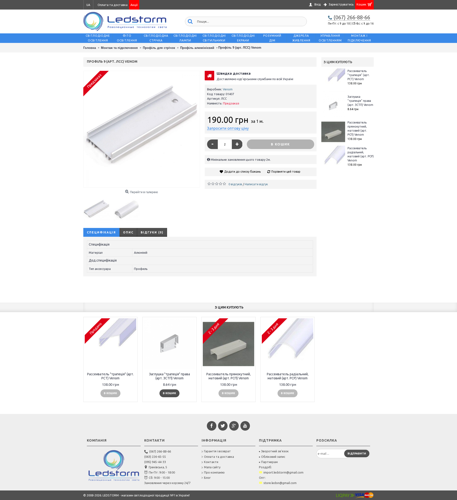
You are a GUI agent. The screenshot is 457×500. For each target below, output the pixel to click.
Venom (228, 89)
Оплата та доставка (219, 456)
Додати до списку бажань (242, 171)
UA (88, 4)
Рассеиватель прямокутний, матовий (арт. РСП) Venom (357, 128)
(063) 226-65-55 (155, 456)
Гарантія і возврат (217, 451)
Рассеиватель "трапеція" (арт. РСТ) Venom (359, 75)
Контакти (211, 462)
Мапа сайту (212, 467)
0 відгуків (235, 184)
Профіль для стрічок (159, 48)
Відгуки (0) (152, 232)
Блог (207, 477)
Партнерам (269, 462)
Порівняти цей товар (285, 171)
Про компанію (214, 472)
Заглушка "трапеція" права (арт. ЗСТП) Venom (360, 100)
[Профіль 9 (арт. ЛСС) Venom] (141, 129)
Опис (128, 232)
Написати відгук (256, 184)
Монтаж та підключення (119, 48)
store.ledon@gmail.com (280, 483)
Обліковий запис (273, 456)
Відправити (357, 453)
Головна (89, 48)
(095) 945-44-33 (155, 462)
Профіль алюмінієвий (197, 48)
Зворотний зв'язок (275, 451)
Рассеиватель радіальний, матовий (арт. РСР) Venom (361, 154)
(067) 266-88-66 (160, 451)
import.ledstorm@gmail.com (283, 472)
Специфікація (101, 232)
